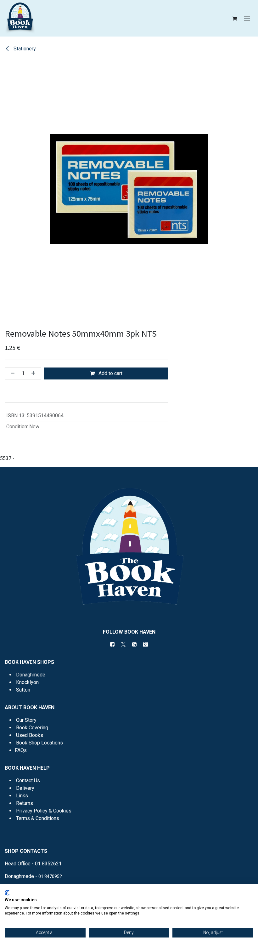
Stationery (24, 49)
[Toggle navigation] (247, 18)
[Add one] (34, 373)
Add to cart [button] (109, 373)
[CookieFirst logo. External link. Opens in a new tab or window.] (7, 893)
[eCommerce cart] (234, 18)
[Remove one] (11, 373)
